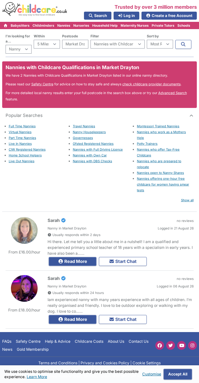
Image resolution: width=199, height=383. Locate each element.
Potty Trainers (147, 144)
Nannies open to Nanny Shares (160, 173)
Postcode (70, 36)
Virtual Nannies (20, 132)
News (7, 349)
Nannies (63, 25)
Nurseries (81, 25)
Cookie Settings (147, 363)
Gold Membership (33, 349)
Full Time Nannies (22, 126)
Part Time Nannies (22, 138)
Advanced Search (172, 93)
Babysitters (20, 25)
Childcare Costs (89, 341)
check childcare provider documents (151, 84)
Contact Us (139, 341)
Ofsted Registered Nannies (93, 144)
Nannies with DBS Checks (92, 161)
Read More (75, 261)
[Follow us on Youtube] (181, 345)
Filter (95, 36)
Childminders (43, 25)
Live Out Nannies (21, 161)
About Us (116, 341)
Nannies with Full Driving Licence (98, 149)
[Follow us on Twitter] (170, 345)
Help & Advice (57, 341)
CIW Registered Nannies (27, 149)
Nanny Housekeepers (89, 132)
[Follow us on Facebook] (159, 345)
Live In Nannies (20, 144)
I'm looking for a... (18, 38)
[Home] (6, 25)
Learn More (37, 377)
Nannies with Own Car (90, 155)
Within (39, 36)
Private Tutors (163, 25)
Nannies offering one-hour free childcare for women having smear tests (163, 184)
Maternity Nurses (135, 25)
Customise (151, 374)
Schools (183, 25)
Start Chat (125, 261)
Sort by (153, 36)
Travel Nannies (84, 126)
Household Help (105, 25)
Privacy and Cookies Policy (105, 363)
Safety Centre (42, 84)
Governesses (83, 138)
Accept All (177, 374)
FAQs (6, 341)
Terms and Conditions (57, 363)
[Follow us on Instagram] (192, 345)
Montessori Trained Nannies (158, 126)
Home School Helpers (25, 155)
